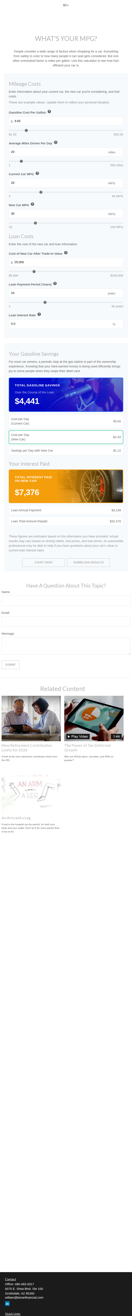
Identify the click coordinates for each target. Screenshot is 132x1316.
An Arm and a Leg (16, 817)
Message (8, 633)
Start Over (43, 562)
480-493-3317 (24, 1284)
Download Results (88, 562)
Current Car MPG (24, 173)
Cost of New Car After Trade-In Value (38, 253)
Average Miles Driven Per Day (33, 142)
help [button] (49, 111)
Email (5, 613)
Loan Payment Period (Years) (33, 283)
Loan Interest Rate (25, 314)
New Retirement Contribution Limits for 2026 (27, 747)
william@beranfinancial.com (24, 1297)
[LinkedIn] (7, 1303)
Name (6, 592)
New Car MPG (22, 204)
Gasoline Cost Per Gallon (30, 111)
